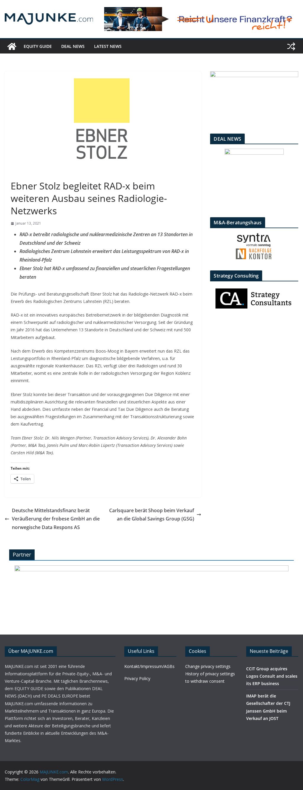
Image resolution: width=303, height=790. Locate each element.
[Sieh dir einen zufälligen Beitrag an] (291, 46)
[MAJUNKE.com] (12, 46)
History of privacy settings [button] (210, 674)
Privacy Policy (137, 678)
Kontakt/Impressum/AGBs (149, 666)
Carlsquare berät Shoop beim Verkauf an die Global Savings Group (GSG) (151, 514)
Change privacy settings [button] (208, 666)
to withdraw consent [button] (205, 681)
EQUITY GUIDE (38, 46)
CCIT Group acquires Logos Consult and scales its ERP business (271, 676)
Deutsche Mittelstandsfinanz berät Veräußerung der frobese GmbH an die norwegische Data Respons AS (56, 519)
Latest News (108, 46)
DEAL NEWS (73, 46)
